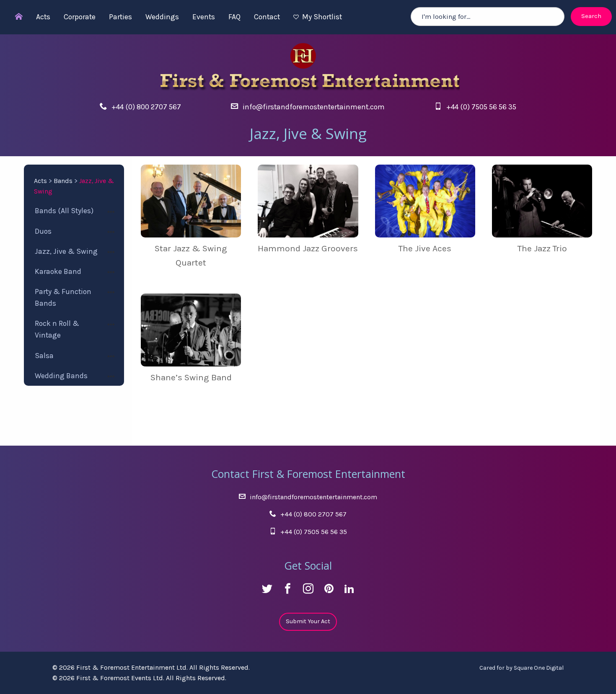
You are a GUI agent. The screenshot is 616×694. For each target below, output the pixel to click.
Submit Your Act (308, 621)
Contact (267, 17)
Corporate (80, 17)
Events (203, 17)
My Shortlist (322, 17)
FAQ (234, 17)
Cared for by (521, 667)
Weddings (162, 17)
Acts (43, 17)
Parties (120, 17)
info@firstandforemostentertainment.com (314, 107)
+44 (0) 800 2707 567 (146, 107)
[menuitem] (14, 17)
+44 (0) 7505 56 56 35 (481, 107)
